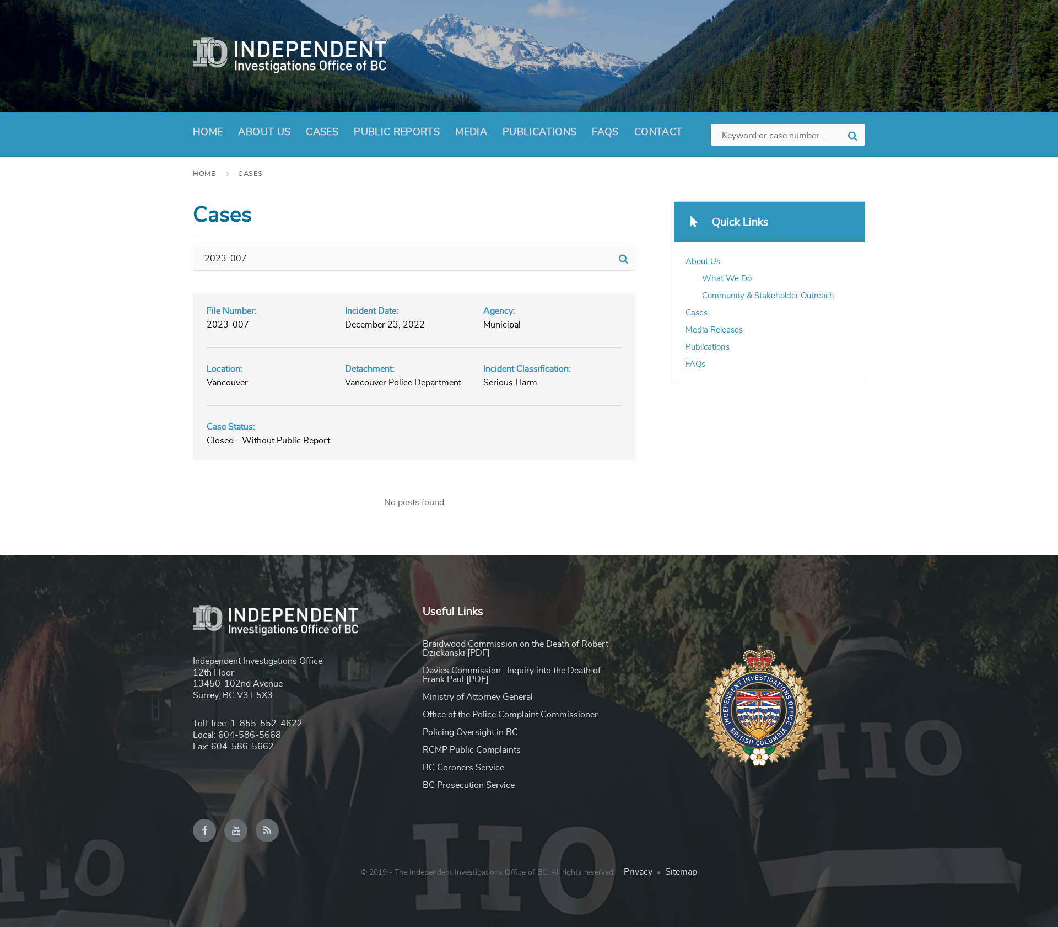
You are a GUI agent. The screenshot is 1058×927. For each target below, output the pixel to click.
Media (471, 132)
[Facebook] (204, 830)
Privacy (638, 871)
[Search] (623, 258)
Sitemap (681, 871)
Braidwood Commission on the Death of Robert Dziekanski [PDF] (515, 648)
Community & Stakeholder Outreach (768, 296)
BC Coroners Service (463, 767)
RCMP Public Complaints (472, 750)
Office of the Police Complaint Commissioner (510, 714)
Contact (658, 132)
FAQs (605, 132)
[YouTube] (235, 830)
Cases (322, 132)
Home (208, 132)
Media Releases (714, 330)
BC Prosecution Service (469, 785)
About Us (264, 132)
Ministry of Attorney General (478, 697)
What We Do (727, 279)
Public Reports (397, 132)
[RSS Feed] (267, 830)
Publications (539, 132)
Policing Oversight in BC (470, 732)
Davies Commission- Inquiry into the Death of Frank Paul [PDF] (512, 675)
